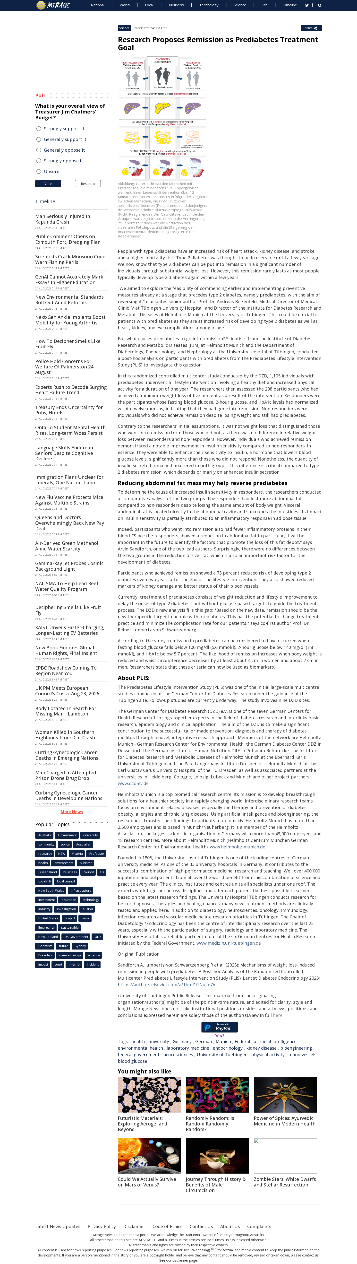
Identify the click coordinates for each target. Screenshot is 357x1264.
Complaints (259, 1226)
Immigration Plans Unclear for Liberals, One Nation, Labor (69, 480)
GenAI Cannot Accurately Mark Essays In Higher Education (69, 280)
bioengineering (296, 1048)
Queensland (47, 872)
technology (91, 900)
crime (86, 918)
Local (149, 4)
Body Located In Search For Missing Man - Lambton (65, 711)
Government (67, 835)
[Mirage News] (55, 5)
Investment (46, 900)
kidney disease (261, 1048)
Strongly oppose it (63, 161)
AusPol (88, 909)
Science (240, 4)
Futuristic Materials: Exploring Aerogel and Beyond (142, 1124)
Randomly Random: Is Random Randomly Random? (210, 1124)
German (203, 1041)
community (46, 844)
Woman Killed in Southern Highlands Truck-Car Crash (65, 735)
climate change (70, 955)
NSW (61, 853)
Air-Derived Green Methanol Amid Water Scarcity (66, 546)
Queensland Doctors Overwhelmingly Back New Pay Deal (69, 523)
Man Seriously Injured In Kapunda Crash (62, 219)
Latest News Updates (57, 1226)
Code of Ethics (167, 1226)
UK (102, 872)
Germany (182, 1041)
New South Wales (51, 890)
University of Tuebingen (222, 1054)
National (97, 4)
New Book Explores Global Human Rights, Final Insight (66, 650)
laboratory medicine (188, 1048)
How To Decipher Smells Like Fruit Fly (68, 344)
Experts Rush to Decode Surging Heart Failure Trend (71, 390)
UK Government (76, 936)
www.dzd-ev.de (133, 783)
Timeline (290, 4)
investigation (66, 909)
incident (93, 964)
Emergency (46, 927)
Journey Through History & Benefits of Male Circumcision (216, 1185)
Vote (48, 183)
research (45, 853)
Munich (223, 1041)
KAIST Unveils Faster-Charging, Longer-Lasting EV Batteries (69, 630)
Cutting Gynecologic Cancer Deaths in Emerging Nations (66, 755)
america (94, 955)
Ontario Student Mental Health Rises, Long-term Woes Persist (70, 430)
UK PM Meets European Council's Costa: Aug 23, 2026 (67, 691)
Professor (96, 853)
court (58, 964)
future (63, 946)
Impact (43, 964)
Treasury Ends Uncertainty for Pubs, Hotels (69, 410)
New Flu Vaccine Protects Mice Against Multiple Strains (69, 500)
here (277, 1015)
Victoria (77, 853)
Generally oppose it (64, 150)
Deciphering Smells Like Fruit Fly (68, 610)
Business (176, 4)
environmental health (140, 1048)
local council (66, 881)
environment (63, 863)
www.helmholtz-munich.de (237, 847)
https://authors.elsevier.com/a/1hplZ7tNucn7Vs (168, 984)
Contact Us (201, 1226)
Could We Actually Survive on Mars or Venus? (147, 1182)
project (70, 918)
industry (44, 909)
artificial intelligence (275, 1041)
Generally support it (65, 139)
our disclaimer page (181, 1260)
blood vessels (302, 1054)
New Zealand (48, 936)
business (70, 872)
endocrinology (228, 1048)
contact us (310, 1255)
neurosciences (178, 1054)
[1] (212, 1249)
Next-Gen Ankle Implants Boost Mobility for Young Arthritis (70, 320)
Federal (242, 1041)
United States (48, 918)
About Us (230, 1226)
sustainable (70, 927)
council (89, 872)
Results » (88, 183)
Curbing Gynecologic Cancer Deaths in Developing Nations (68, 796)
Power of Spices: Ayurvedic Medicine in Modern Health (284, 1121)
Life (265, 4)
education (68, 900)
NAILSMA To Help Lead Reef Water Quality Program (66, 586)
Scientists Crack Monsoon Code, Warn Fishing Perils (71, 259)
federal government (139, 1054)
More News (72, 811)
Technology (209, 4)
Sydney (80, 946)
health (138, 1041)
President (45, 955)
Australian (83, 844)
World (125, 4)
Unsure (51, 171)
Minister (86, 863)
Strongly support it (64, 128)
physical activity (268, 1054)
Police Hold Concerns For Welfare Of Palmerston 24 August (64, 367)
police (65, 844)
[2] (216, 1249)
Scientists (45, 946)
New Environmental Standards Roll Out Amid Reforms (69, 300)
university (158, 1041)
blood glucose (132, 1061)
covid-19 (44, 881)
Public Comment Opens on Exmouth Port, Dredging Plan (68, 239)
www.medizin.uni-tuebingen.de (228, 943)
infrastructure (81, 890)
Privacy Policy (102, 1226)
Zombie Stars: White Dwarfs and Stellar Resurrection (285, 1182)
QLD (98, 936)
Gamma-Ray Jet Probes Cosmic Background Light (69, 566)
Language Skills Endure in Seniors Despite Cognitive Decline (64, 453)
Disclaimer (134, 1226)
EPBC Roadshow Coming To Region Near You (66, 671)
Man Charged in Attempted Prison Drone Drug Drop (65, 775)
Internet (74, 964)
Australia (44, 835)
